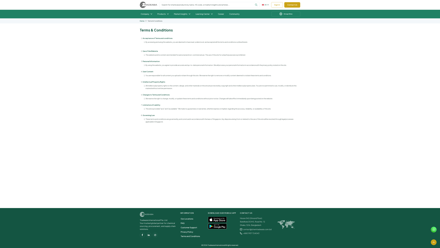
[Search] (256, 5)
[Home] (146, 214)
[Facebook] (142, 235)
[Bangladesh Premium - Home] (148, 5)
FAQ (182, 223)
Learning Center (203, 14)
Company (145, 14)
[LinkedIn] (148, 235)
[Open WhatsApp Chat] (434, 229)
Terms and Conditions (190, 236)
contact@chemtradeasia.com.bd (257, 229)
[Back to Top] (434, 242)
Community (234, 14)
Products (161, 14)
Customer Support (189, 227)
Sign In (277, 5)
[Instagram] (155, 235)
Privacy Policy (187, 232)
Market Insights (180, 14)
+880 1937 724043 (251, 233)
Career (221, 14)
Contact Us (292, 5)
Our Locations (187, 219)
